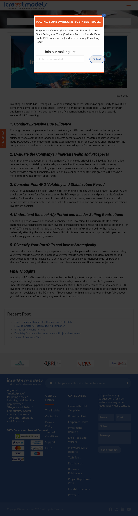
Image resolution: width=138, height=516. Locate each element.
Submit (97, 59)
